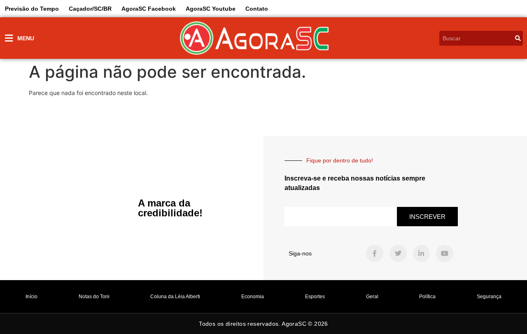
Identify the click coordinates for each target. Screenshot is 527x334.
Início (31, 296)
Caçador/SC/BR (90, 8)
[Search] (518, 38)
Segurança (489, 296)
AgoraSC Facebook (148, 8)
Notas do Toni (94, 296)
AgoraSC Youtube (211, 8)
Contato (256, 8)
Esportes (315, 296)
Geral (372, 296)
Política (427, 296)
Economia (252, 296)
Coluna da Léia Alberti (175, 296)
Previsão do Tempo (32, 8)
